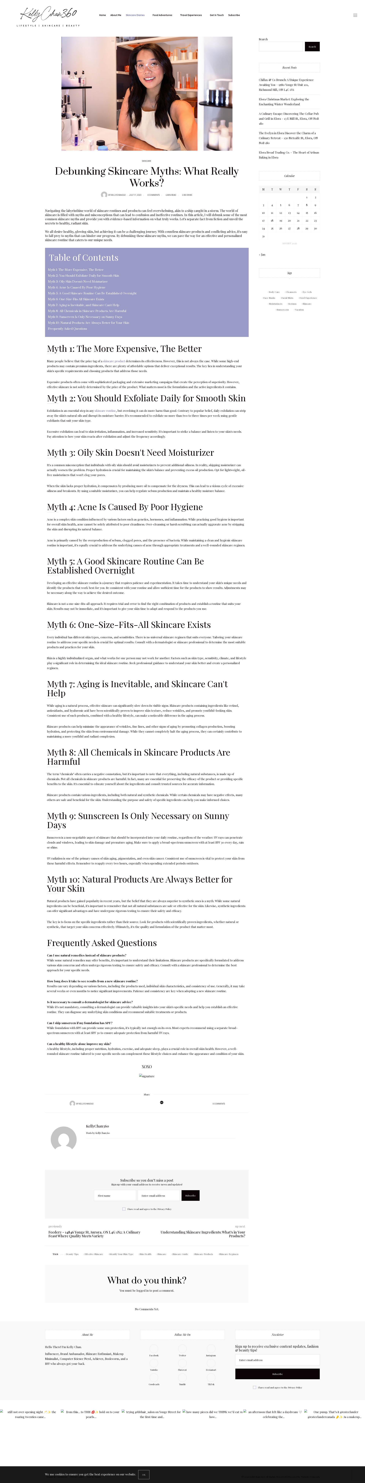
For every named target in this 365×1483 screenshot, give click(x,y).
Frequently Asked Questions (102, 942)
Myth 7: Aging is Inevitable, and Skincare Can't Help (137, 688)
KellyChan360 (118, 195)
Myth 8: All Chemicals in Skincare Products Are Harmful (138, 756)
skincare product (114, 361)
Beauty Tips (72, 1254)
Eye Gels (307, 291)
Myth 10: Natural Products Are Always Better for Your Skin (139, 883)
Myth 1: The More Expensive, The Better (124, 348)
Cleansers (291, 291)
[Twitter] (139, 1103)
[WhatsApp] (149, 1104)
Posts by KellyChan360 (98, 1132)
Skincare (146, 161)
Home (102, 15)
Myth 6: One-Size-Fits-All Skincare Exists (129, 624)
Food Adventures (162, 15)
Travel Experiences (191, 15)
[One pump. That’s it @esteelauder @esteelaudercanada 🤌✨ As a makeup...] (334, 1439)
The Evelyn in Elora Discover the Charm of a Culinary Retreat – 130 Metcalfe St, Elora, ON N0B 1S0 (288, 138)
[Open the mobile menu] (355, 15)
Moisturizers (275, 303)
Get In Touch (217, 15)
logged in (142, 1290)
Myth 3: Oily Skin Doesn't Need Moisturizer (130, 452)
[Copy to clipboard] (154, 1104)
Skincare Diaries (135, 15)
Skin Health (145, 1254)
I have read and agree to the (149, 1209)
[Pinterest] (144, 1104)
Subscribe (234, 15)
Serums (292, 303)
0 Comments (153, 195)
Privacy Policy (164, 1208)
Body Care (274, 291)
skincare (103, 211)
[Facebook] (134, 1104)
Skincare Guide (180, 1254)
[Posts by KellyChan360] (104, 195)
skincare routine (105, 411)
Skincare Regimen (228, 1254)
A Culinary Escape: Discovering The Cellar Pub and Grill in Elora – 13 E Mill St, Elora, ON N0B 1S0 (289, 118)
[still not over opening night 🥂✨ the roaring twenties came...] (30, 1439)
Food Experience (308, 297)
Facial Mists (287, 297)
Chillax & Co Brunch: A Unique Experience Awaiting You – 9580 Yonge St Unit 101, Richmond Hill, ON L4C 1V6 (286, 85)
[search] (245, 15)
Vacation (299, 309)
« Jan (262, 254)
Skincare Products (203, 1254)
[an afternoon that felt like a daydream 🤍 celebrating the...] (273, 1439)
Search (263, 39)
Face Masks (269, 297)
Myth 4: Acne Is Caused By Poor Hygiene (125, 506)
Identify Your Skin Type (121, 1254)
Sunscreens (283, 309)
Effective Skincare (94, 1254)
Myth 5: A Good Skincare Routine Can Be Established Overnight (125, 565)
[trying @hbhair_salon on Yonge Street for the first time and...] (152, 1439)
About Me (115, 15)
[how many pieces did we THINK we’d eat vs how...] (212, 1439)
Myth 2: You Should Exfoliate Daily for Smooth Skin (146, 398)
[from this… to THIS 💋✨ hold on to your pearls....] (91, 1439)
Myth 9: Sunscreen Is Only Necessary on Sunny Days (138, 820)
